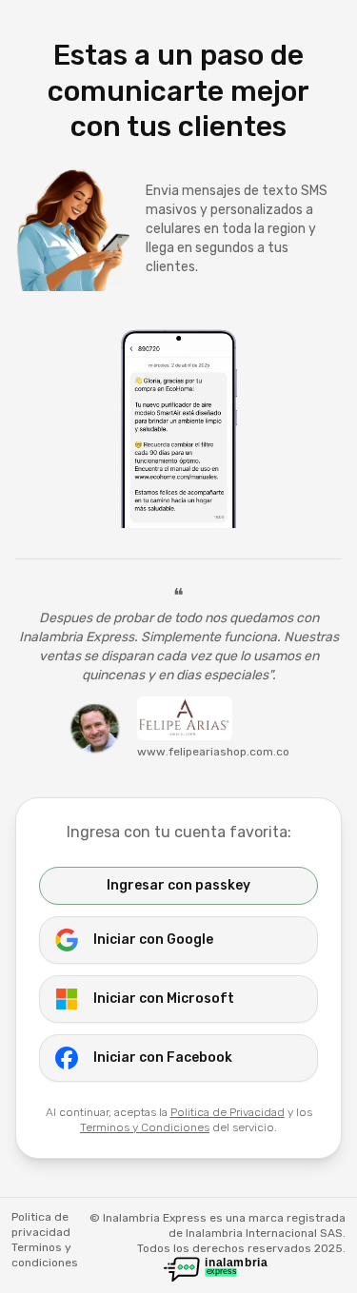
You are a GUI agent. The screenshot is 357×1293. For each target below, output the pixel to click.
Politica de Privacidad (227, 1112)
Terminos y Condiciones (144, 1127)
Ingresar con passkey (178, 885)
